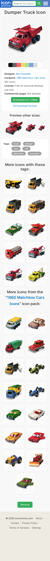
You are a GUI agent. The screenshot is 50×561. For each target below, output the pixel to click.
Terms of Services (19, 527)
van (26, 148)
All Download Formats (25, 105)
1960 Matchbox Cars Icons (30, 77)
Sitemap (36, 527)
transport (34, 153)
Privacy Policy (29, 523)
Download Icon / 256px (25, 99)
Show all (25, 504)
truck (16, 143)
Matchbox (19, 153)
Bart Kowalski (23, 73)
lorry (16, 148)
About (39, 518)
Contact (15, 523)
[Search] (39, 3)
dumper (29, 143)
